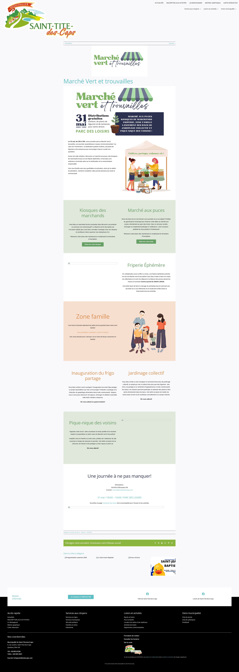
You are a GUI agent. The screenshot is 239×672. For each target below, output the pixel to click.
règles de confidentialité (152, 657)
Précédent (68, 43)
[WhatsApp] (165, 543)
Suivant (171, 43)
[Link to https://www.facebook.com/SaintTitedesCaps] (147, 594)
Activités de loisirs (75, 532)
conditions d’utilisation (168, 657)
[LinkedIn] (162, 543)
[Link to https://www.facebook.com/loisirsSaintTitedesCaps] (203, 594)
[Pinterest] (168, 543)
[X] (158, 543)
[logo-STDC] (133, 645)
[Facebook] (155, 543)
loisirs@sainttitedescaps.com (123, 490)
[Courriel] (172, 543)
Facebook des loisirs (110, 503)
